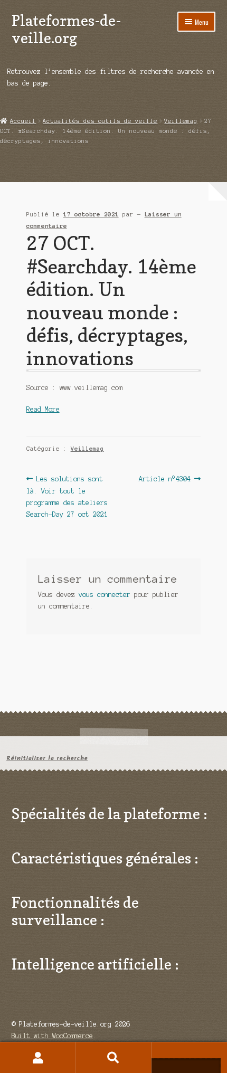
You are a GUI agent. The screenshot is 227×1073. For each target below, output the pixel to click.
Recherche (113, 1057)
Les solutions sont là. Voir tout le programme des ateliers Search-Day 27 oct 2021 (67, 496)
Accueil (23, 121)
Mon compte (37, 1057)
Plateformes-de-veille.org (66, 29)
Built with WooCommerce (52, 1035)
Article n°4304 (165, 479)
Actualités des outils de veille (100, 121)
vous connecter (104, 594)
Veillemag (180, 121)
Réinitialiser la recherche (47, 758)
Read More (43, 409)
